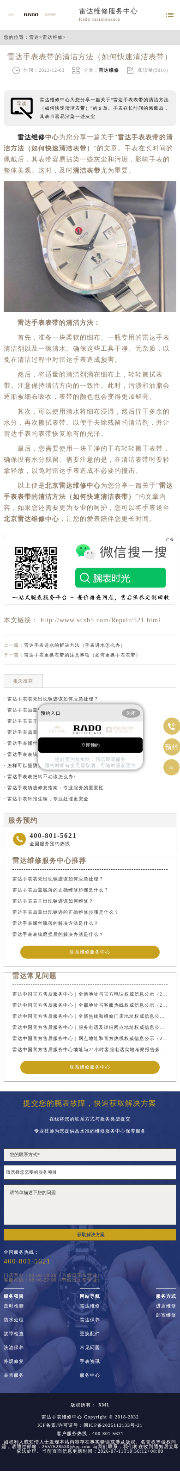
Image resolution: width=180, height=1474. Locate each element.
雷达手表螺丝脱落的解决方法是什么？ (55, 923)
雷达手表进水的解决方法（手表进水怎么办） (75, 645)
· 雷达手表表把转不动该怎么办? (40, 776)
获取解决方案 (91, 1234)
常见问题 (90, 1347)
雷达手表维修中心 (62, 1416)
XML (104, 1405)
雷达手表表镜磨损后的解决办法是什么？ (58, 934)
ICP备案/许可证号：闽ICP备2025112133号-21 (90, 1425)
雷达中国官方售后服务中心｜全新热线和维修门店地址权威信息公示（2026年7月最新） (89, 1016)
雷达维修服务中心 (108, 11)
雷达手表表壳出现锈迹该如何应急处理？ (58, 878)
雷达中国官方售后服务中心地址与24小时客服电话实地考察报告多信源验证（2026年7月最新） (89, 1049)
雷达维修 (52, 37)
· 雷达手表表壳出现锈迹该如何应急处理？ (51, 698)
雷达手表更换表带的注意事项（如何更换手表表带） (82, 654)
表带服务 (14, 1375)
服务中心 (90, 1375)
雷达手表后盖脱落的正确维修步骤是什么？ (60, 889)
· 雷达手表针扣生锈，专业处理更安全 (46, 798)
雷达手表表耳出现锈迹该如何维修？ (53, 901)
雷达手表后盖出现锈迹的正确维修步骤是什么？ (65, 912)
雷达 (34, 37)
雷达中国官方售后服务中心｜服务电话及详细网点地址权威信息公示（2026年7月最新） (89, 1027)
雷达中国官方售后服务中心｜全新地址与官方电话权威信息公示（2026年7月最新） (89, 994)
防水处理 (14, 1320)
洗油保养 (14, 1347)
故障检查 (14, 1334)
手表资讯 (90, 1361)
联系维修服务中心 (90, 951)
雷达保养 (90, 1320)
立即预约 (90, 744)
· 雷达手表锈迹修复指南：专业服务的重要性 (54, 787)
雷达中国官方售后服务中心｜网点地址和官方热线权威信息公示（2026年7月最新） (89, 1038)
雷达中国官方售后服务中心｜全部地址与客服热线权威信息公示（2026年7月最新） (89, 1005)
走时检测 (14, 1306)
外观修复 (14, 1361)
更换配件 (90, 1334)
